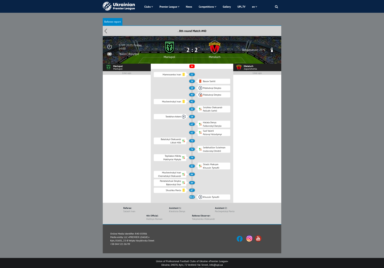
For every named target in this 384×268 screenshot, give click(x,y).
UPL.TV (241, 6)
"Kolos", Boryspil (128, 54)
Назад (106, 31)
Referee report (112, 21)
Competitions (206, 6)
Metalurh (214, 57)
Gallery (227, 6)
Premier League (168, 6)
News (189, 6)
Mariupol (169, 57)
